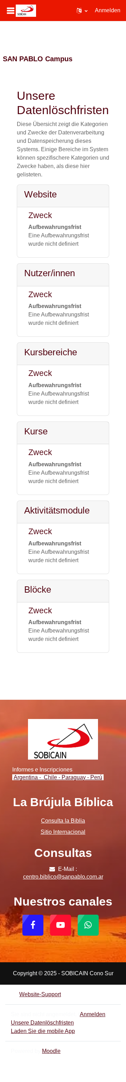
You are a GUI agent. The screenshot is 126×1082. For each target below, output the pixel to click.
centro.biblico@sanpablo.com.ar (63, 877)
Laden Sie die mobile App (43, 1031)
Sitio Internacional (63, 832)
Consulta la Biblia (63, 821)
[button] (82, 10)
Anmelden (107, 10)
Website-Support (40, 994)
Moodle (51, 1051)
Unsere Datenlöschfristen (42, 1023)
